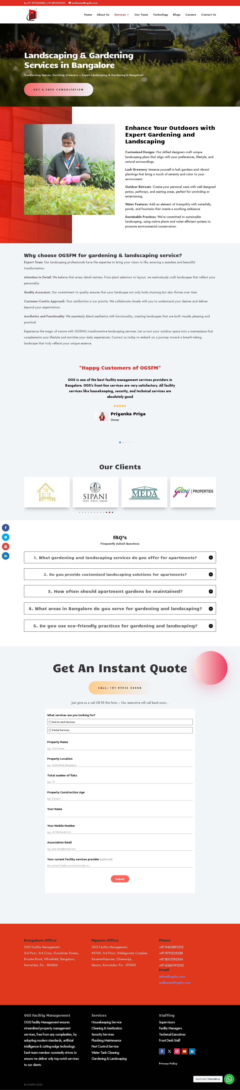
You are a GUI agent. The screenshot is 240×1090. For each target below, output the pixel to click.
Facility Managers (170, 1028)
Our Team (141, 15)
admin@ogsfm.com (172, 976)
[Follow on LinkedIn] (192, 1051)
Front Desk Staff (169, 1040)
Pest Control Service (105, 1046)
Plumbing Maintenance (106, 1040)
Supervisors (167, 1022)
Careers (190, 15)
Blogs (176, 15)
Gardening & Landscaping (109, 1058)
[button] (116, 442)
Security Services (103, 1034)
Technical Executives (172, 1034)
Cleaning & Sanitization (107, 1028)
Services (120, 15)
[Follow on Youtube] (185, 1051)
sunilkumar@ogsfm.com (174, 982)
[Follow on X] (169, 1051)
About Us (103, 15)
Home (88, 15)
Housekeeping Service (107, 1022)
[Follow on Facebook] (162, 1051)
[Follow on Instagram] (177, 1051)
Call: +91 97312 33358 (120, 687)
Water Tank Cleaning (105, 1052)
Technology (160, 15)
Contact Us (208, 15)
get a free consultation (58, 89)
